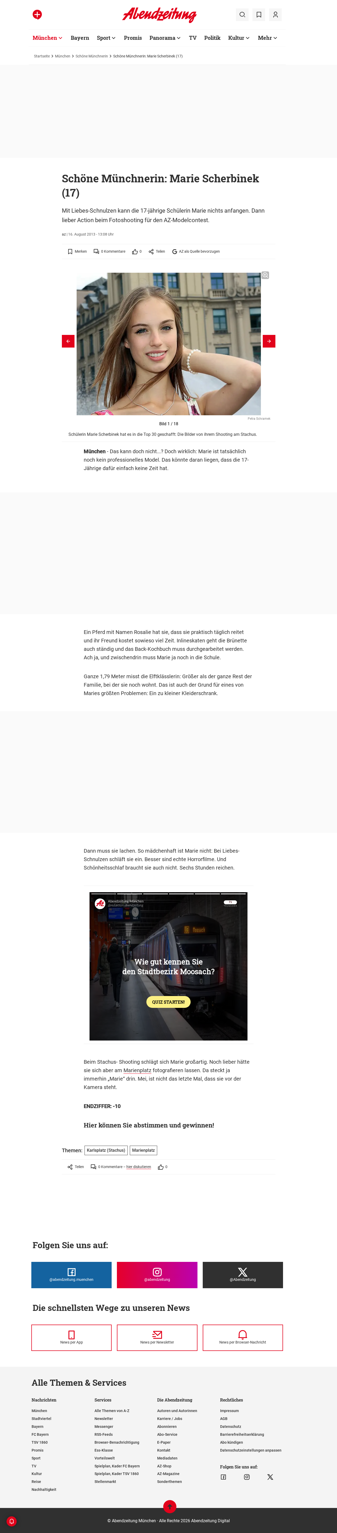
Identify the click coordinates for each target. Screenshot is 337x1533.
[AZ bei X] (270, 1477)
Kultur (236, 37)
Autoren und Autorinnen (177, 1411)
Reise (36, 1482)
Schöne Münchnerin (92, 56)
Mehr (265, 37)
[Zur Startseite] (159, 22)
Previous (68, 341)
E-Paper (164, 1442)
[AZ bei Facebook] (223, 1477)
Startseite (42, 56)
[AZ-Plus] (37, 15)
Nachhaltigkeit (44, 1489)
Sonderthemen (169, 1482)
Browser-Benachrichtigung (117, 1442)
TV (193, 37)
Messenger (104, 1426)
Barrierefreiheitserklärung (242, 1434)
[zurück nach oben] (170, 1509)
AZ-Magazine (168, 1474)
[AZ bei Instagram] (247, 1477)
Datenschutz (230, 1426)
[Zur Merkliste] (258, 14)
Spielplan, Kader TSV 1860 (117, 1474)
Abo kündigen (231, 1442)
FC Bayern (40, 1434)
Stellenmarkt (105, 1482)
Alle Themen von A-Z (112, 1411)
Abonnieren (167, 1426)
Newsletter (104, 1419)
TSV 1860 (40, 1442)
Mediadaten (167, 1458)
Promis (133, 37)
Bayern (80, 37)
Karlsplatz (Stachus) (106, 1150)
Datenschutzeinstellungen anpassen (250, 1450)
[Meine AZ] (275, 14)
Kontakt (163, 1450)
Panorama (162, 37)
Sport (103, 37)
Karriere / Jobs (169, 1419)
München (45, 37)
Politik (212, 37)
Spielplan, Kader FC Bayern (117, 1466)
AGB (223, 1419)
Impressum (229, 1411)
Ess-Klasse (104, 1450)
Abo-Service (167, 1434)
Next (269, 341)
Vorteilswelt (105, 1458)
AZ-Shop (164, 1466)
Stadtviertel (41, 1419)
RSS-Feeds (104, 1434)
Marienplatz (137, 1070)
